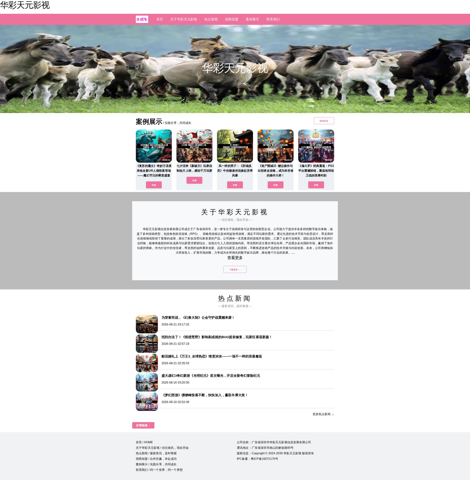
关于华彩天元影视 (183, 19)
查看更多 (235, 257)
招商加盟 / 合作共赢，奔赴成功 (156, 458)
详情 (154, 185)
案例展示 (252, 19)
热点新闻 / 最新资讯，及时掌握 (156, 453)
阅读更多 (324, 121)
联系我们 (273, 19)
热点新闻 (211, 19)
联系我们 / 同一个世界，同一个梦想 (159, 469)
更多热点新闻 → (323, 414)
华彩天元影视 (25, 5)
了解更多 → (235, 269)
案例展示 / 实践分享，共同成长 (156, 464)
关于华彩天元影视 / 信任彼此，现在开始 (162, 447)
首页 (159, 19)
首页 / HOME (144, 442)
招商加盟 (231, 19)
